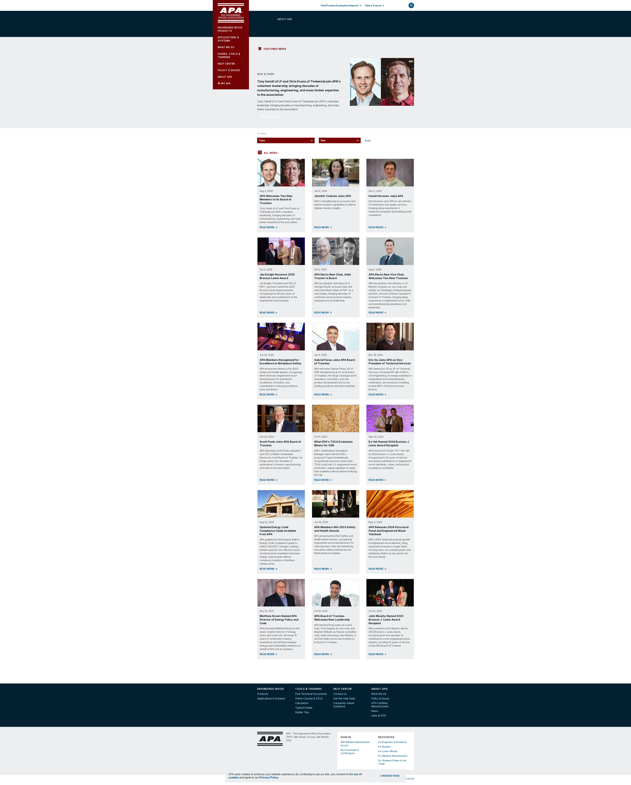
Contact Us (340, 693)
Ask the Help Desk (344, 698)
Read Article (269, 116)
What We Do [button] (226, 47)
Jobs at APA (378, 715)
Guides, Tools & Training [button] (229, 55)
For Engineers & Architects (392, 742)
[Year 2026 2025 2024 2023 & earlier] (340, 140)
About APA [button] (225, 76)
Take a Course (373, 5)
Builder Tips (302, 712)
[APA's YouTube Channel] (411, 703)
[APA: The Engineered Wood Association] (231, 13)
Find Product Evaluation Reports (340, 5)
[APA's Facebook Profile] (411, 689)
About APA (284, 19)
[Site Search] (411, 5)
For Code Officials (387, 751)
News (374, 711)
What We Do (378, 693)
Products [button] (230, 29)
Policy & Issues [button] (229, 70)
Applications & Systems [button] (228, 39)
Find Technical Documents (311, 693)
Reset (368, 140)
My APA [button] (225, 83)
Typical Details (303, 707)
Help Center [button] (226, 63)
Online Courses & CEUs (309, 698)
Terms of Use (407, 778)
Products (262, 693)
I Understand (390, 775)
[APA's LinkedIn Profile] (411, 696)
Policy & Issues (380, 698)
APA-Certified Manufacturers (380, 704)
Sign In (395, 5)
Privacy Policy (268, 777)
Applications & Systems (271, 698)
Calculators (301, 703)
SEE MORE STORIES (334, 670)
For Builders (384, 746)
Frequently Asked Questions (343, 704)
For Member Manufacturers (393, 755)
